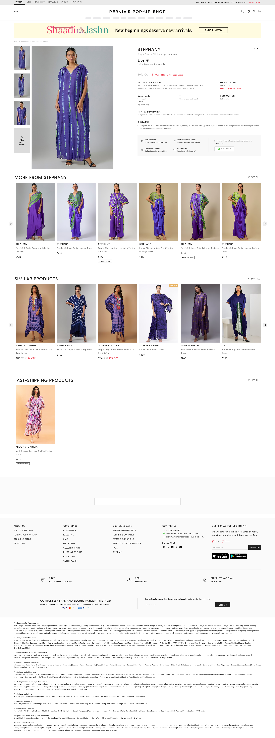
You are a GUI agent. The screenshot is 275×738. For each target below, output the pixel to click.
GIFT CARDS (69, 543)
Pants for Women (151, 665)
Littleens (142, 711)
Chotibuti (46, 711)
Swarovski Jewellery (192, 684)
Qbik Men (95, 643)
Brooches (151, 677)
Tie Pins (87, 674)
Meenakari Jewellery (174, 684)
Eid (42, 718)
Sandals (132, 687)
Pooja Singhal (42, 625)
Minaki (198, 655)
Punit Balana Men (50, 643)
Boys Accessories (142, 704)
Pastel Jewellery (222, 684)
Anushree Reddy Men (119, 643)
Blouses (234, 665)
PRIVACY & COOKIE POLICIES (127, 543)
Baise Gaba (182, 625)
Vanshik (110, 640)
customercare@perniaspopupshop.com (185, 536)
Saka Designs (152, 711)
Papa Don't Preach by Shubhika (91, 628)
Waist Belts (185, 687)
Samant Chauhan (165, 631)
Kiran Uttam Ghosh (28, 628)
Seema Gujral (233, 628)
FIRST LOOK (76, 2)
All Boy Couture (165, 711)
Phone (227, 541)
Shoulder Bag (19, 689)
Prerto (161, 658)
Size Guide (178, 75)
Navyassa (83, 711)
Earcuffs (99, 684)
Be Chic (52, 658)
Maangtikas (81, 684)
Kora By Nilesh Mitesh (22, 648)
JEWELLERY (39, 2)
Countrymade (49, 640)
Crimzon (168, 658)
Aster (127, 655)
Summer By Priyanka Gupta (165, 625)
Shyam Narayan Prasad (207, 631)
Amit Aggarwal (120, 631)
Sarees (43, 665)
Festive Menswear (107, 677)
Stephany (149, 49)
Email (217, 541)
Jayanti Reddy (249, 625)
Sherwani (44, 674)
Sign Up (223, 604)
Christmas (106, 718)
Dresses (75, 665)
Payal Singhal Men (58, 645)
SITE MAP (117, 552)
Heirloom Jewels (149, 684)
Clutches (160, 687)
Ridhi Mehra (192, 625)
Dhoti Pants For (113, 696)
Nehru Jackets (53, 704)
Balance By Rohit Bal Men (206, 645)
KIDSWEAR (53, 2)
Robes (118, 674)
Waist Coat (78, 674)
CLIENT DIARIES (70, 561)
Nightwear (225, 665)
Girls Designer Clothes (22, 696)
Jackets (189, 665)
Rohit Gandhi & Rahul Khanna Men (122, 645)
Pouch (177, 687)
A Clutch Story (19, 658)
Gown (81, 665)
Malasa (91, 633)
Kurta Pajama (177, 674)
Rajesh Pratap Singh (151, 628)
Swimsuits (207, 665)
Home (16, 41)
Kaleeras (91, 684)
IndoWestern (66, 677)
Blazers (139, 674)
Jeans (168, 674)
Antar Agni (63, 625)
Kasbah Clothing (231, 643)
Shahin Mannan (202, 633)
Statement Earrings (34, 687)
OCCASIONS (69, 556)
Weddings (115, 718)
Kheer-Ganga (194, 640)
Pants (63, 674)
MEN (29, 2)
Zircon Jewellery (207, 684)
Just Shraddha (175, 655)
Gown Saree (256, 665)
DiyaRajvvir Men (191, 643)
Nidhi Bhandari (32, 658)
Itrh (139, 633)
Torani (73, 633)
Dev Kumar (248, 640)
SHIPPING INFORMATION (124, 530)
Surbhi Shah (178, 631)
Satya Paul (53, 625)
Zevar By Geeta (142, 655)
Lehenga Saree (244, 665)
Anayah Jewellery (223, 655)
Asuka (166, 640)
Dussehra (71, 718)
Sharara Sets (91, 665)
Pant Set (118, 677)
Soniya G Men (157, 645)
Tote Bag (248, 687)
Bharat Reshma (229, 640)
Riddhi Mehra (165, 628)
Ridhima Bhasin (178, 628)
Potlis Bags (151, 687)
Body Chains (120, 684)
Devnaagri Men (36, 643)
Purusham (217, 640)
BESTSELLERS (69, 530)
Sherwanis (67, 665)
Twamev (184, 640)
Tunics (112, 665)
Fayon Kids (18, 711)
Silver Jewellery (20, 687)
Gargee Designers (206, 643)
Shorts (124, 674)
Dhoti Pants (138, 665)
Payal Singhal (31, 631)
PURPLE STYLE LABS (23, 530)
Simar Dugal (82, 633)
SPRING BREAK (170, 645)
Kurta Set (74, 696)
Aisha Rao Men (165, 643)
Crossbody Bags (217, 687)
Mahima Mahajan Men (22, 645)
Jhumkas (61, 687)
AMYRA (83, 658)
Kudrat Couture (245, 643)
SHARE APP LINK (255, 547)
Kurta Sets (35, 665)
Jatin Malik (105, 643)
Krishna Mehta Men (21, 643)
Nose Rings (71, 684)
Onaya (225, 625)
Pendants (161, 684)
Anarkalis (26, 665)
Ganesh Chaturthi (83, 718)
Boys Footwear (128, 704)
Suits (57, 674)
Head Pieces (108, 684)
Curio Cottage (19, 655)
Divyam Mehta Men (77, 640)
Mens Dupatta (227, 674)
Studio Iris (169, 633)
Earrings (26, 684)
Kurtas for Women (54, 665)
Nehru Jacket (28, 674)
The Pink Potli (85, 655)
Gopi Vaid (18, 633)
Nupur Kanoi (72, 628)
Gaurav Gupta (44, 631)
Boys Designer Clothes (22, 704)
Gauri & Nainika (236, 625)
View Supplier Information (231, 88)
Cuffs (33, 684)
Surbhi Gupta (100, 633)
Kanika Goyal (223, 631)
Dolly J (103, 625)
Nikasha (90, 631)
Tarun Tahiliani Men (82, 643)
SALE (65, 539)
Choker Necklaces (94, 687)
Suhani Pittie (139, 658)
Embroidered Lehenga (49, 696)
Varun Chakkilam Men (242, 645)
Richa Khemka (130, 633)
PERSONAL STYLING (72, 552)
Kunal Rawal (175, 640)
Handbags (169, 687)
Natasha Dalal (30, 625)
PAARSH (47, 645)
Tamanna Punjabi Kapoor (184, 633)
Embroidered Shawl (68, 689)
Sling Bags (205, 687)
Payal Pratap (110, 628)
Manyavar (203, 625)
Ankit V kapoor (62, 640)
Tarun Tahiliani (19, 631)
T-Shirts (131, 674)
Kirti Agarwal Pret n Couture (183, 711)
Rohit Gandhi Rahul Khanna (62, 631)
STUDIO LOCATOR (22, 539)
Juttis (143, 687)
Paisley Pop (127, 658)
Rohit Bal (198, 628)
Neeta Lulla (108, 631)
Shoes (125, 687)
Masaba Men (38, 645)
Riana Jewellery (208, 655)
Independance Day (31, 718)
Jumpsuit (238, 674)
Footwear (138, 677)
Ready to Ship (30, 667)
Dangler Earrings (50, 687)
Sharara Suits (64, 696)
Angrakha (207, 674)
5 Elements (44, 658)
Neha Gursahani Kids (129, 711)
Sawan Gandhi (56, 633)
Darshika (239, 640)
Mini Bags (240, 687)
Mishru (54, 628)
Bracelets (40, 684)
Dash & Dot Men (26, 640)
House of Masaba (30, 633)
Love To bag (73, 655)
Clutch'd (95, 655)
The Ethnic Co (206, 640)
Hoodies (111, 674)
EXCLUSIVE (68, 534)
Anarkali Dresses (92, 696)
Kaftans (105, 665)
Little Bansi (36, 711)
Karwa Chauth (126, 718)
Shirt (103, 704)
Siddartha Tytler (246, 628)
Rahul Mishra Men (84, 645)
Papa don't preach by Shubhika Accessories (105, 658)
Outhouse (103, 655)
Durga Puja (96, 718)
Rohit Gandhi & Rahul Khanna (215, 628)
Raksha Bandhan (51, 718)
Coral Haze (61, 658)
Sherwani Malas (31, 677)
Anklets (139, 684)
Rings (47, 684)
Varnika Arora (61, 655)
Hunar (132, 655)
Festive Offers (43, 667)
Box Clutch (40, 689)
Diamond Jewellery (251, 684)
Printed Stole (82, 689)
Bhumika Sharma (150, 631)
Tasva (16, 640)
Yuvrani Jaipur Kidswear (98, 711)
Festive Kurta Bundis (81, 677)
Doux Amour (246, 655)
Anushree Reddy (75, 625)
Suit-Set (146, 674)
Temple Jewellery (236, 684)
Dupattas (216, 665)
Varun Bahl (98, 631)
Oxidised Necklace (109, 687)
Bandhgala (216, 674)
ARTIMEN (148, 643)
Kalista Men (219, 643)
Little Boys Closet (71, 711)
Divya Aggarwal (190, 631)
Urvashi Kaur (214, 633)
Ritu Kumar (189, 628)
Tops (99, 665)
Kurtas (51, 674)
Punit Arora (71, 645)
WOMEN (19, 2)
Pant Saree (19, 667)
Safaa (121, 633)
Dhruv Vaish (38, 640)
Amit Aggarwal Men (66, 643)
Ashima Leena (79, 631)
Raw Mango (18, 625)
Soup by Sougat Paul (250, 631)
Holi (21, 718)
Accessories (247, 674)
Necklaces (18, 684)
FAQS (115, 548)
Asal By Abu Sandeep (90, 625)
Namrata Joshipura (135, 631)
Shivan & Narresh (214, 625)
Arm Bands (130, 684)
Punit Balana (121, 628)
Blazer (97, 704)
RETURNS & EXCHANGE (123, 534)
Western (56, 677)
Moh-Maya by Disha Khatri (44, 655)
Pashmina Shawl (52, 689)
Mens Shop (94, 677)
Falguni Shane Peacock (116, 625)
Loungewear (18, 677)
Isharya (29, 655)
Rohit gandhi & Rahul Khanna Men (128, 640)
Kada (119, 687)
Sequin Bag (30, 689)
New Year (137, 718)
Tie (145, 677)
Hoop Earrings (80, 687)
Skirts (182, 665)
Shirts (37, 674)
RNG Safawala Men (99, 645)
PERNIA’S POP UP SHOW (25, 534)
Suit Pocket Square (99, 674)
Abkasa (155, 643)
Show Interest (161, 74)
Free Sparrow (114, 711)
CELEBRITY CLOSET (72, 548)
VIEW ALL (254, 177)
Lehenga (35, 696)
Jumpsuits (198, 665)
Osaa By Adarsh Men (144, 625)
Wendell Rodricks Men (185, 645)
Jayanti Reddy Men (224, 645)
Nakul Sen (62, 628)
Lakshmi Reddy (57, 711)
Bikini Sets (175, 665)
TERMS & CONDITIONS (123, 539)
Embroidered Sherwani (78, 704)
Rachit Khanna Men (135, 643)
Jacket (90, 704)
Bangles (54, 684)
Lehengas (17, 665)
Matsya (66, 633)
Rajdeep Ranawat (134, 628)
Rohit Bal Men (147, 640)
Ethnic (49, 677)
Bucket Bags (229, 687)
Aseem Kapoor (226, 633)
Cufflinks (42, 677)
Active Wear (128, 677)
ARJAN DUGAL (178, 643)
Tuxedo (199, 674)
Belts (138, 687)
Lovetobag (235, 655)
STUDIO (64, 2)
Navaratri (63, 718)
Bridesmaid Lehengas (124, 665)
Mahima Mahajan (44, 628)
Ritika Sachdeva (151, 658)
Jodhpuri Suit (189, 674)
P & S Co (27, 711)
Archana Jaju (112, 633)
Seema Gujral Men (144, 645)
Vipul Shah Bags (73, 658)
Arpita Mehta (44, 633)
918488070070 (254, 2)
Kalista (16, 628)
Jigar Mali (146, 633)
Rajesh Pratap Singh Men (96, 640)
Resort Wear (164, 665)
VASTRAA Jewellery (115, 655)
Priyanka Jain (235, 631)
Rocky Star (131, 625)
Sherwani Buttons (157, 674)
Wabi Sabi (158, 640)
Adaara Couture (157, 633)
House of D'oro (188, 655)
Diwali (16, 718)
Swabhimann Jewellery (159, 655)
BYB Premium (201, 711)
